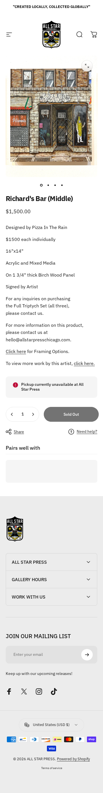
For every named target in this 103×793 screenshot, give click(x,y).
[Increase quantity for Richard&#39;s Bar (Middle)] (33, 414)
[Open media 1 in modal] (87, 66)
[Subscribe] (87, 654)
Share (19, 431)
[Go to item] (41, 185)
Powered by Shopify (73, 759)
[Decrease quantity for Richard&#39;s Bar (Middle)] (12, 414)
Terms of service (51, 768)
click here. (84, 363)
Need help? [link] (87, 431)
